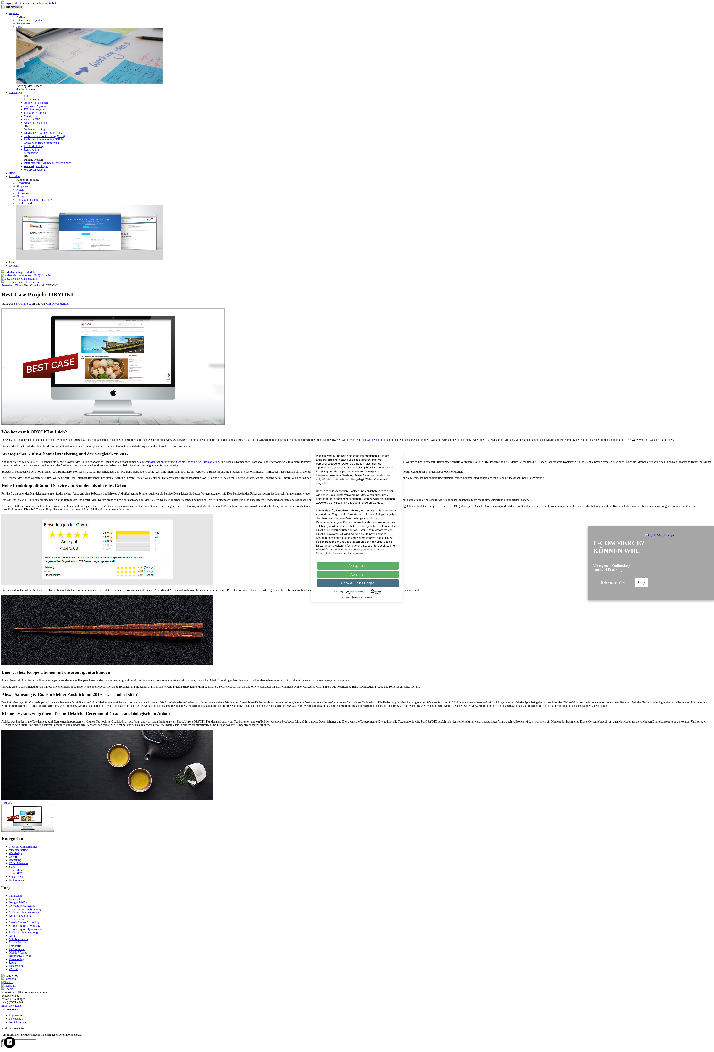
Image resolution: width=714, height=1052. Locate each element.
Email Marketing (34, 146)
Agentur (14, 13)
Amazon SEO (32, 119)
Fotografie (15, 945)
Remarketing (31, 149)
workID (13, 856)
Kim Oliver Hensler (57, 303)
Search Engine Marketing (24, 922)
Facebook (14, 899)
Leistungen (15, 92)
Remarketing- (212, 461)
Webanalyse (31, 152)
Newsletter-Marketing (22, 905)
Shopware (22, 186)
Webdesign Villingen (36, 166)
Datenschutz (16, 965)
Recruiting (15, 860)
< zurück (6, 802)
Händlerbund (24, 203)
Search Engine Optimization (25, 929)
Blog (12, 172)
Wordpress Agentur (35, 169)
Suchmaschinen (18, 919)
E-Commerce (23, 303)
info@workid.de (11, 1005)
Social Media (16, 876)
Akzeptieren (357, 566)
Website (13, 969)
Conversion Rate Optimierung (41, 142)
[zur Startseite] (28, 3)
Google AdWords (19, 902)
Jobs (19, 26)
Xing (12, 935)
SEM (12, 866)
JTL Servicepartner (35, 112)
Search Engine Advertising (24, 925)
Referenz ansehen (613, 583)
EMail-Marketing (19, 863)
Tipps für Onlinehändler (23, 846)
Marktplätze (31, 116)
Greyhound (23, 183)
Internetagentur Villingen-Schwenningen (47, 162)
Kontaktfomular (18, 1022)
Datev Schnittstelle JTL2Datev (34, 199)
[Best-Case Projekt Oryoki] (27, 830)
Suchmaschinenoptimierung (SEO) (44, 136)
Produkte (14, 176)
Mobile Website (18, 952)
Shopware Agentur (35, 106)
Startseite (6, 285)
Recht (12, 962)
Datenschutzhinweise (329, 553)
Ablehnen (357, 574)
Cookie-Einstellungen (358, 583)
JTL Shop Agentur (35, 109)
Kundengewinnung (20, 915)
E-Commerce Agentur (29, 20)
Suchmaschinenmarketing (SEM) (43, 139)
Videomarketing (18, 849)
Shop (641, 583)
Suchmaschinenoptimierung (158, 461)
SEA (19, 870)
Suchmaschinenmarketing (24, 912)
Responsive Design (20, 955)
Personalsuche (17, 942)
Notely (20, 189)
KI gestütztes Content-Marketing (43, 132)
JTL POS (21, 196)
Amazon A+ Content (36, 122)
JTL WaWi (22, 193)
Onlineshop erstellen (36, 102)
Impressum (15, 1015)
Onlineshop (373, 439)
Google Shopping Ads (189, 461)
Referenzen (23, 23)
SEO (19, 873)
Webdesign (15, 853)
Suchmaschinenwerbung (23, 932)
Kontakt (13, 265)
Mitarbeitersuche (18, 939)
